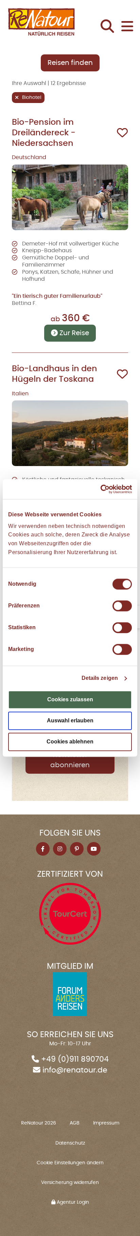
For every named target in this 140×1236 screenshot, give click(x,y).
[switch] (122, 606)
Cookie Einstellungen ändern (70, 1163)
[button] (109, 27)
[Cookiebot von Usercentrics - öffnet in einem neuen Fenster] (102, 489)
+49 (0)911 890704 (75, 1059)
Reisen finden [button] (70, 62)
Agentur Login (72, 1202)
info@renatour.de (74, 1070)
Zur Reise (73, 333)
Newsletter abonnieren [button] (70, 760)
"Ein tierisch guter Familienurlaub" (57, 296)
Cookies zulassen (70, 700)
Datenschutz (70, 1143)
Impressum (106, 1123)
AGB (75, 1123)
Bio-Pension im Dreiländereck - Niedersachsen (43, 133)
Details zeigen (100, 678)
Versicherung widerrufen (70, 1182)
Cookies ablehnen (70, 742)
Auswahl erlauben (70, 721)
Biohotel (31, 97)
